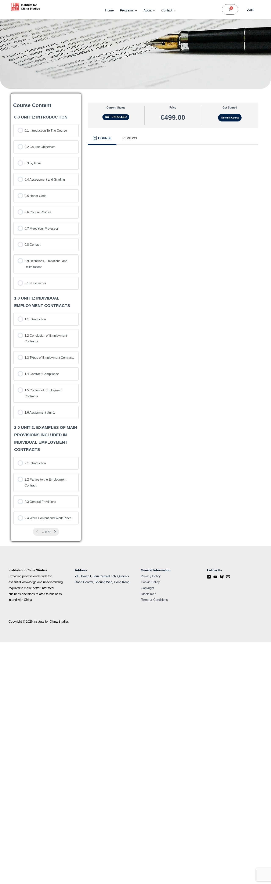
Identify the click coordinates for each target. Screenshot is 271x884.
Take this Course (230, 117)
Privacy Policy (151, 576)
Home (109, 10)
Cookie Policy (150, 582)
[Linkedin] (209, 577)
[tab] (102, 138)
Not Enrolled (116, 117)
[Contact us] (228, 577)
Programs (127, 10)
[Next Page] (55, 531)
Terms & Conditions (154, 599)
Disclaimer (148, 594)
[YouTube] (215, 577)
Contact (166, 10)
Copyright (147, 588)
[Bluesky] (222, 577)
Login (250, 9)
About (148, 10)
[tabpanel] (173, 151)
